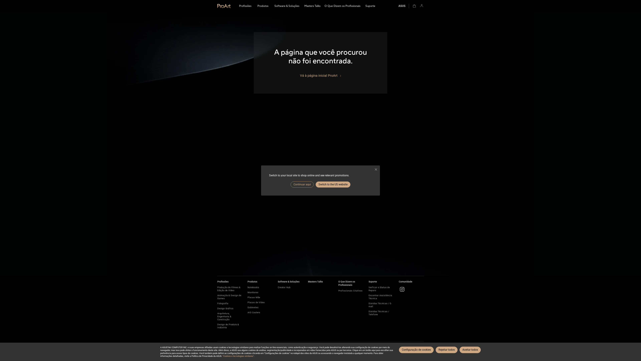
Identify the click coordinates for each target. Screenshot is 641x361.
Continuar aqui (302, 184)
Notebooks (253, 287)
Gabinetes (253, 307)
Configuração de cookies (416, 349)
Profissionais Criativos (350, 290)
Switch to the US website (333, 184)
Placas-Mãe (254, 297)
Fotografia (222, 303)
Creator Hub (284, 287)
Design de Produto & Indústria (228, 326)
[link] (224, 6)
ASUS (401, 6)
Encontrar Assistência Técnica (380, 297)
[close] (376, 169)
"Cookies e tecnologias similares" (238, 356)
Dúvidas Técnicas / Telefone (379, 313)
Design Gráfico (225, 308)
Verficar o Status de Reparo (379, 289)
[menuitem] (245, 6)
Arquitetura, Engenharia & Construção (224, 316)
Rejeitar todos (447, 349)
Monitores (253, 292)
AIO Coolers (254, 312)
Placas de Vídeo (256, 302)
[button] (414, 6)
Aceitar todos (470, 349)
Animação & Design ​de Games (229, 297)
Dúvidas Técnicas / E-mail (380, 305)
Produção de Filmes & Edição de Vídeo (229, 289)
